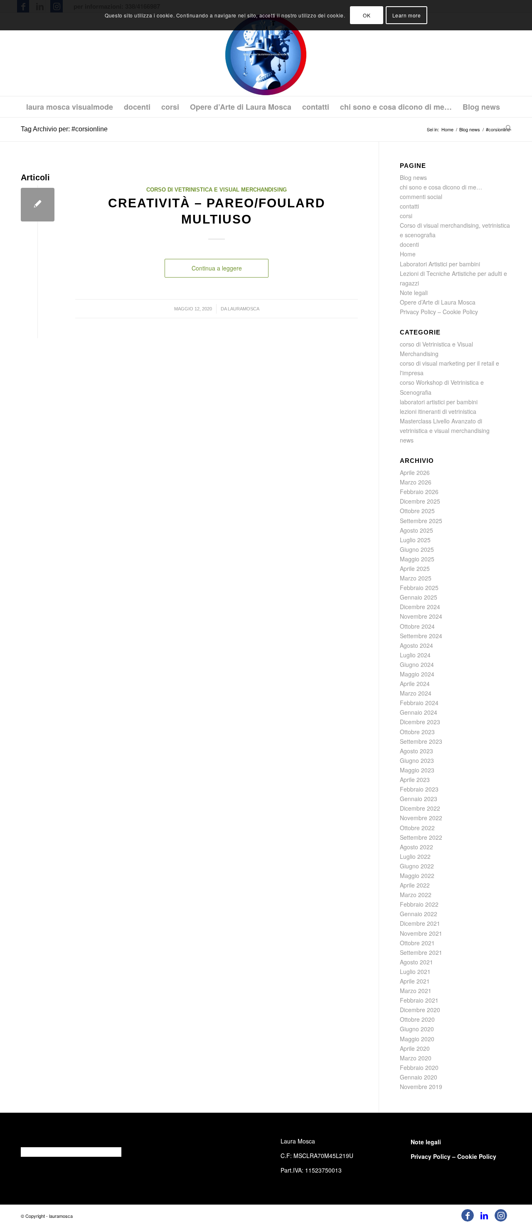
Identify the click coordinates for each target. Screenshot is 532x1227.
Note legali (414, 292)
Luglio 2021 (415, 971)
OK (366, 15)
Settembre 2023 (421, 741)
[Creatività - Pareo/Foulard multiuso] (37, 204)
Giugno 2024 (417, 664)
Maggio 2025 (417, 559)
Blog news (413, 177)
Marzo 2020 (415, 1058)
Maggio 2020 (417, 1039)
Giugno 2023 (417, 760)
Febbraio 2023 (419, 789)
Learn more (406, 15)
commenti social (421, 196)
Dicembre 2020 (420, 1010)
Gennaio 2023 (418, 798)
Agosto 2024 (416, 645)
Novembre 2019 (421, 1086)
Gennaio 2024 (418, 712)
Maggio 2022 (417, 875)
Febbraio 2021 (419, 1000)
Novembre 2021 (421, 933)
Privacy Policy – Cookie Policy (439, 311)
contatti (409, 206)
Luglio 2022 (415, 856)
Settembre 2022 (421, 837)
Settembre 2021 (421, 952)
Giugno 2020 (417, 1029)
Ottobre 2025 (417, 511)
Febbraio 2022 (419, 904)
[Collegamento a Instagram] (501, 1215)
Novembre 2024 (421, 616)
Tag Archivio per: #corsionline (64, 129)
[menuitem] (69, 106)
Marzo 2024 (415, 693)
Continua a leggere (217, 268)
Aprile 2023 (415, 779)
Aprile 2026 (415, 472)
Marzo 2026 (415, 482)
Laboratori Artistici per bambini (440, 264)
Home (408, 254)
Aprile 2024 (415, 683)
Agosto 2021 (416, 962)
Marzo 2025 (415, 578)
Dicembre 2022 (420, 808)
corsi (406, 215)
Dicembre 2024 (420, 606)
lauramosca (243, 308)
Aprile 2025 (415, 568)
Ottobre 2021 (417, 943)
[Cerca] (505, 127)
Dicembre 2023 (420, 722)
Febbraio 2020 (419, 1067)
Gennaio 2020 (418, 1077)
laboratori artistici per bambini (439, 402)
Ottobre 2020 (417, 1019)
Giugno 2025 (417, 549)
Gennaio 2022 (418, 914)
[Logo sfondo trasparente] (266, 54)
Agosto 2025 (416, 530)
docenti (409, 244)
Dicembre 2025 (420, 501)
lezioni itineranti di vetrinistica (438, 411)
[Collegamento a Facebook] (467, 1215)
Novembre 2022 (421, 818)
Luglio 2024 (415, 655)
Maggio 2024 (417, 674)
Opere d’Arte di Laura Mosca (437, 302)
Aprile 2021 (415, 981)
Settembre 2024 (421, 636)
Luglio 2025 (415, 540)
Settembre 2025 (421, 520)
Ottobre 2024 (417, 626)
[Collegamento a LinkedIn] (484, 1215)
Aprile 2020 (415, 1048)
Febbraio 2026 (419, 491)
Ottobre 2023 (417, 732)
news (407, 440)
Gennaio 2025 (418, 597)
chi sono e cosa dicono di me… (441, 187)
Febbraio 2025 (419, 587)
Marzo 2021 (415, 990)
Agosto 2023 (416, 751)
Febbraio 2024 (419, 702)
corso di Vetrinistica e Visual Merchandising (216, 190)
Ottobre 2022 (417, 828)
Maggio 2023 (417, 770)
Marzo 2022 (415, 894)
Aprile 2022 (415, 885)
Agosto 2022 (416, 847)
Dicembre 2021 (420, 923)
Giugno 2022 (417, 866)
